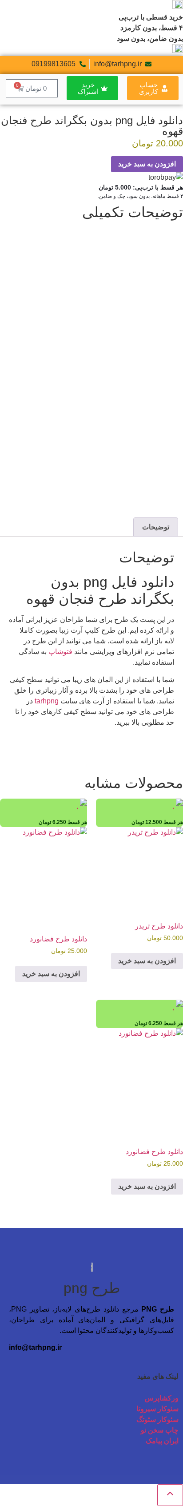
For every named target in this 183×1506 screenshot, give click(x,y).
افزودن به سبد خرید (147, 164)
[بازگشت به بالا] (170, 1495)
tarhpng (47, 701)
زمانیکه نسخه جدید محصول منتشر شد (120, 450)
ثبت (170, 484)
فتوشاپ (60, 651)
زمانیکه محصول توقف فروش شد (127, 440)
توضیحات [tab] (155, 527)
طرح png (92, 1288)
